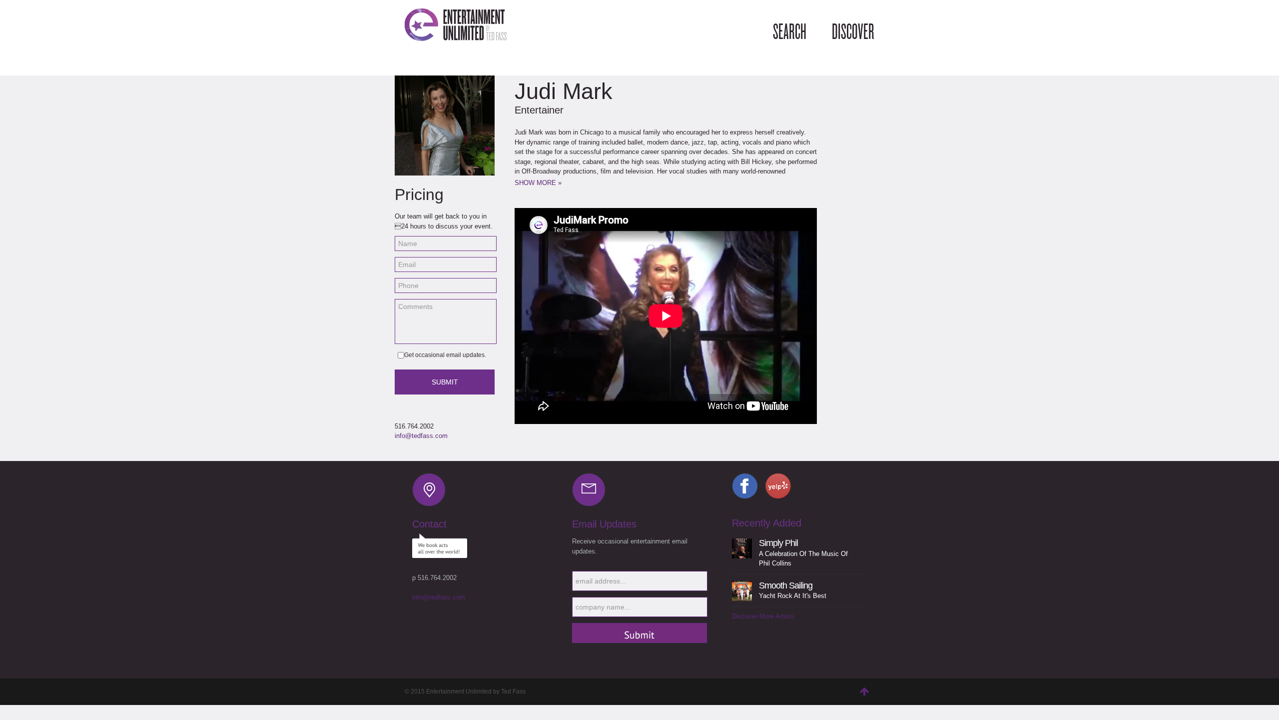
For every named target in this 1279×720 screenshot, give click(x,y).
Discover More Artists (763, 616)
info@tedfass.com (421, 436)
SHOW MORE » (538, 182)
